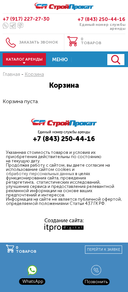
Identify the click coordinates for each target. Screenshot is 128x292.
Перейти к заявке (103, 249)
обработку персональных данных (40, 173)
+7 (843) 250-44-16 (101, 19)
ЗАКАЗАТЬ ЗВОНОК (38, 42)
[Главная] (64, 7)
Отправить (115, 59)
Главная (11, 74)
